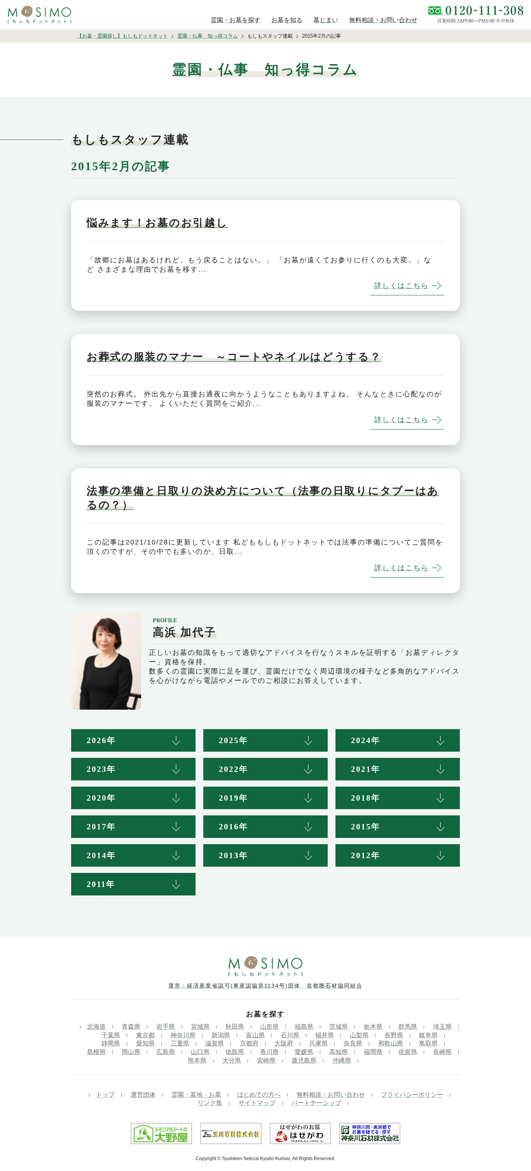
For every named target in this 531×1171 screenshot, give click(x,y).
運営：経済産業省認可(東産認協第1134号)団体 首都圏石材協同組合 (265, 986)
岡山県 (131, 1052)
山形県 (269, 1026)
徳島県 (234, 1052)
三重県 (180, 1043)
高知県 (338, 1052)
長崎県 (442, 1052)
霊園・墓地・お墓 (196, 1094)
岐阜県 (428, 1035)
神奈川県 (183, 1035)
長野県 (393, 1035)
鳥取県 (428, 1043)
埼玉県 (442, 1026)
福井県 (324, 1035)
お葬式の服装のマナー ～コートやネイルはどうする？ (234, 357)
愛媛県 (304, 1052)
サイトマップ (257, 1102)
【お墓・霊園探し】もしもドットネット (122, 36)
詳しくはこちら (401, 286)
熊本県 (197, 1060)
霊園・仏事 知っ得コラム (207, 36)
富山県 (255, 1035)
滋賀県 (214, 1043)
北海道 (96, 1026)
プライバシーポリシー (412, 1094)
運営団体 (143, 1094)
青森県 (131, 1026)
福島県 (304, 1026)
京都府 (249, 1043)
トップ (105, 1094)
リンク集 (209, 1102)
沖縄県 (341, 1060)
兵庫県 (318, 1043)
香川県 (269, 1052)
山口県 (200, 1052)
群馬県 (407, 1026)
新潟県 (220, 1035)
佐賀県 (407, 1052)
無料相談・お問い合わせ (331, 1094)
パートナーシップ (316, 1102)
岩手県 (165, 1026)
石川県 (290, 1035)
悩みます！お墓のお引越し (157, 223)
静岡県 (110, 1043)
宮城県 (200, 1026)
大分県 (231, 1060)
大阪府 (283, 1043)
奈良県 (353, 1043)
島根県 (96, 1052)
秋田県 (234, 1026)
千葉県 (110, 1035)
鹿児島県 (304, 1060)
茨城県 (338, 1026)
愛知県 (145, 1043)
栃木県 (373, 1026)
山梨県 (359, 1035)
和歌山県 (390, 1043)
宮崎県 (266, 1060)
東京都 (145, 1035)
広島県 (165, 1052)
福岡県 (373, 1052)
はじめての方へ (259, 1094)
